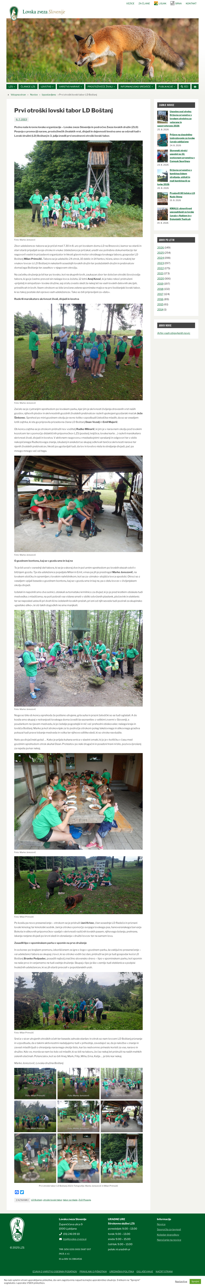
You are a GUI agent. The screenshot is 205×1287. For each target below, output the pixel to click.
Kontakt (191, 3)
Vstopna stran (18, 94)
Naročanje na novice (169, 1239)
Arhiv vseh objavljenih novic (173, 333)
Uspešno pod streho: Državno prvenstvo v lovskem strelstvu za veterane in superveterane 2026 (174, 118)
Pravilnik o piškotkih (93, 1271)
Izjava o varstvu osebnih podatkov (55, 1271)
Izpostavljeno (49, 94)
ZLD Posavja (84, 1200)
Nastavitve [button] (181, 1281)
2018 (160, 289)
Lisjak (162, 3)
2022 (160, 268)
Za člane (144, 3)
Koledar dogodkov (168, 1234)
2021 (160, 273)
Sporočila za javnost (169, 1229)
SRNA (178, 3)
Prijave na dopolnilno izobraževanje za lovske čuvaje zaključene (182, 138)
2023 (160, 263)
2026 (160, 247)
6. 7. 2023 (21, 119)
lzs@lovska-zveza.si (74, 1239)
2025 (160, 252)
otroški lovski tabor (52, 1200)
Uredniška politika (121, 1271)
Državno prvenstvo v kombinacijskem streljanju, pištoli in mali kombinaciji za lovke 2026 (174, 177)
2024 (160, 257)
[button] (93, 78)
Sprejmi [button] (195, 1281)
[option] (102, 50)
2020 (160, 278)
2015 (160, 304)
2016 (160, 299)
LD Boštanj (36, 1200)
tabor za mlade (70, 1200)
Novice (34, 94)
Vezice (130, 3)
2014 (160, 309)
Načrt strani (164, 1271)
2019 (160, 283)
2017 (160, 294)
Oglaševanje (144, 1271)
